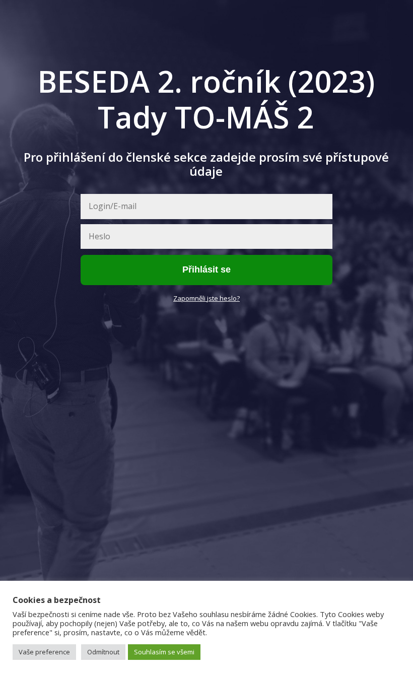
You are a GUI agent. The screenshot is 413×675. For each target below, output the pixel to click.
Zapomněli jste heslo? (206, 298)
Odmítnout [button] (103, 651)
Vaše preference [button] (44, 651)
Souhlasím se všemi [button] (164, 651)
